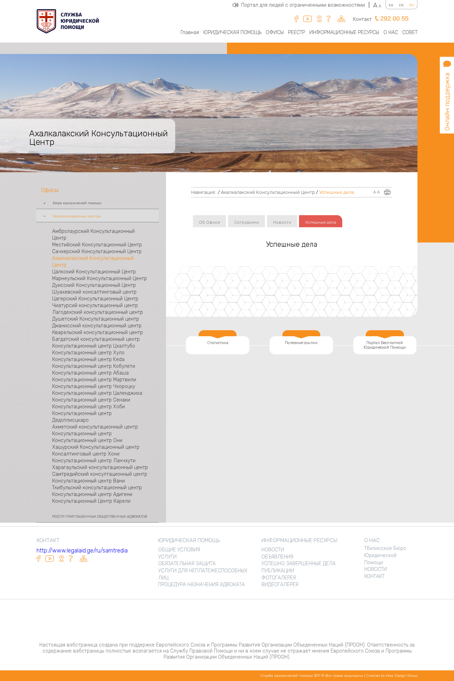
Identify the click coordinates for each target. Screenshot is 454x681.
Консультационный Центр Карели (91, 501)
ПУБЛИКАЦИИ (277, 571)
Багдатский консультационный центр (96, 339)
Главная (190, 32)
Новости (282, 222)
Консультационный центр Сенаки (91, 400)
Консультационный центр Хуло (88, 353)
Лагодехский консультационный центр (97, 312)
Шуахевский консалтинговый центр (94, 292)
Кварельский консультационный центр (97, 332)
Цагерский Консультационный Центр (95, 299)
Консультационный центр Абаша (90, 373)
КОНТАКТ (374, 576)
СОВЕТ (409, 32)
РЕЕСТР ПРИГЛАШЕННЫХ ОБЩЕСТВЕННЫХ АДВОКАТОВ (99, 516)
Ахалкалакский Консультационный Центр (268, 192)
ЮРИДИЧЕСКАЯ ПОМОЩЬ (232, 32)
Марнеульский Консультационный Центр (99, 279)
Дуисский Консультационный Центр (94, 285)
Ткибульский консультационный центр (97, 488)
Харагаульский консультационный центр (100, 467)
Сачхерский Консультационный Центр (97, 252)
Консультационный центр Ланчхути (93, 461)
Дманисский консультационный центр (97, 326)
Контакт (362, 19)
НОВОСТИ (272, 550)
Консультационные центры (77, 216)
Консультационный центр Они (87, 440)
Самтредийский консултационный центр (99, 474)
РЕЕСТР (296, 32)
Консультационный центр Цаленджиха (97, 393)
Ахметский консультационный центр (95, 427)
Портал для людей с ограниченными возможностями (305, 5)
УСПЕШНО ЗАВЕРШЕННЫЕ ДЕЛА (298, 564)
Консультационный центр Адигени (92, 494)
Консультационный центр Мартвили (94, 380)
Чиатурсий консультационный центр (95, 306)
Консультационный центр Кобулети (93, 366)
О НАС (390, 32)
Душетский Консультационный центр (95, 319)
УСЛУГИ (167, 557)
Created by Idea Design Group (391, 676)
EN (401, 5)
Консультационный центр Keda (88, 359)
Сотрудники (246, 222)
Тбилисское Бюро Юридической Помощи (385, 555)
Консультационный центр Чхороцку (93, 386)
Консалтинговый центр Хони (86, 454)
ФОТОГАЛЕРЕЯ (278, 578)
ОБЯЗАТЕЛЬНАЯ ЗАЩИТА (187, 564)
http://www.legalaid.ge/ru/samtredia (82, 550)
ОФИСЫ (275, 32)
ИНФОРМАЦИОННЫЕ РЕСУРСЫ (344, 32)
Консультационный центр (82, 434)
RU (411, 5)
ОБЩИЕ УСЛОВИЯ (179, 550)
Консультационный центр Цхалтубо (93, 346)
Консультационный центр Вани (88, 481)
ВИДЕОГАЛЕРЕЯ (279, 585)
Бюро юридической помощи (77, 203)
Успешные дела (336, 192)
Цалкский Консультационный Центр (94, 272)
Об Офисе (209, 222)
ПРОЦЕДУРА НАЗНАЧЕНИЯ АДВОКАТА (201, 585)
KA (391, 5)
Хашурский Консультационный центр (95, 447)
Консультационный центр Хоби (88, 407)
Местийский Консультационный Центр (97, 245)
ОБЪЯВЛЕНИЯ (277, 557)
